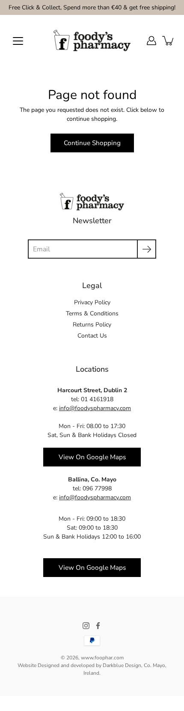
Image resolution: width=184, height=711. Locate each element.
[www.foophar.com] (92, 40)
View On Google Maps (92, 567)
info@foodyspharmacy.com (95, 408)
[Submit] (146, 249)
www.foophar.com (102, 657)
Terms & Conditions (92, 313)
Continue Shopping (92, 142)
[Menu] (18, 41)
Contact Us (92, 336)
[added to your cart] (168, 40)
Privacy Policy (92, 302)
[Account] (151, 40)
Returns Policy (92, 325)
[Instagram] (86, 625)
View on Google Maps (92, 456)
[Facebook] (98, 625)
